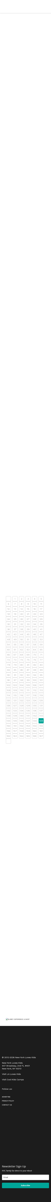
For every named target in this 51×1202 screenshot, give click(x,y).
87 (28, 670)
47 (41, 634)
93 (28, 675)
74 (21, 659)
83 (41, 664)
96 (8, 680)
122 (21, 700)
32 (21, 624)
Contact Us (7, 1105)
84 (8, 670)
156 (8, 731)
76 (34, 659)
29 (41, 619)
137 (41, 710)
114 (8, 695)
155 (41, 725)
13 (15, 609)
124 (34, 700)
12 (8, 609)
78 (8, 664)
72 (8, 659)
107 (41, 685)
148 (34, 720)
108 (8, 690)
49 (15, 639)
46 (34, 634)
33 (28, 624)
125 (41, 700)
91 (15, 675)
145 (15, 720)
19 (15, 614)
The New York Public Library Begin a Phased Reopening (22, 444)
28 (34, 619)
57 (28, 644)
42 (8, 634)
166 (34, 736)
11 (41, 603)
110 (21, 690)
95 (41, 675)
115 (15, 695)
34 (34, 624)
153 (28, 725)
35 (41, 624)
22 (34, 614)
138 (8, 715)
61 (15, 649)
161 (41, 731)
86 (21, 670)
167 (41, 736)
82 (34, 664)
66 (8, 654)
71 (41, 654)
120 (8, 700)
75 (28, 659)
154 (34, 725)
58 (34, 644)
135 (28, 710)
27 (28, 619)
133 (15, 710)
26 (21, 619)
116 (21, 695)
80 (21, 664)
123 (28, 700)
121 (15, 700)
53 (41, 639)
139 (15, 715)
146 (21, 720)
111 (28, 690)
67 (15, 654)
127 (15, 705)
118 (34, 695)
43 (15, 634)
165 (28, 736)
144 (8, 720)
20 (21, 614)
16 (34, 609)
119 (41, 695)
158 (21, 731)
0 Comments (26, 76)
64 (34, 649)
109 (15, 690)
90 (8, 675)
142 (34, 715)
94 (34, 675)
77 (41, 659)
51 (28, 639)
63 (28, 649)
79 (15, 664)
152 (21, 725)
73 (15, 659)
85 (15, 670)
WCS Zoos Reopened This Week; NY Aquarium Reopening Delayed (24, 252)
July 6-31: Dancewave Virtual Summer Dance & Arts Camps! (23, 498)
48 (8, 639)
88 (34, 670)
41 (41, 629)
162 (8, 736)
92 (21, 675)
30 (8, 624)
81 (28, 664)
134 (21, 710)
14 (21, 609)
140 (21, 715)
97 (15, 680)
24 (8, 619)
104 (21, 685)
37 (15, 629)
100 (34, 680)
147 (28, 720)
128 (21, 705)
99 (28, 680)
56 (21, 644)
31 (15, 624)
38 (21, 629)
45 (28, 634)
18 (8, 614)
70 (34, 654)
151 (15, 725)
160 (34, 731)
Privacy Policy (8, 1101)
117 (28, 695)
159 (28, 731)
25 (15, 619)
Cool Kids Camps (15, 1079)
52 (34, 639)
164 (21, 736)
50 (21, 639)
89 (41, 670)
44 (21, 634)
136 (34, 710)
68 (21, 654)
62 (21, 649)
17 (41, 609)
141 (28, 715)
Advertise (6, 1097)
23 (41, 614)
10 (34, 603)
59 (41, 644)
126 (8, 705)
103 (15, 685)
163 (15, 736)
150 (8, 725)
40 (34, 629)
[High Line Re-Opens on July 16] (25, 366)
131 (41, 705)
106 (34, 685)
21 (28, 614)
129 (28, 705)
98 (21, 680)
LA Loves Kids (14, 1074)
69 (28, 654)
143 (41, 715)
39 (28, 629)
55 (15, 644)
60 (8, 649)
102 (8, 685)
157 (15, 731)
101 (41, 680)
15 (28, 609)
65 (41, 649)
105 (28, 685)
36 (8, 629)
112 (34, 690)
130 (34, 705)
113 (41, 690)
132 (8, 710)
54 (8, 644)
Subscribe (25, 1185)
